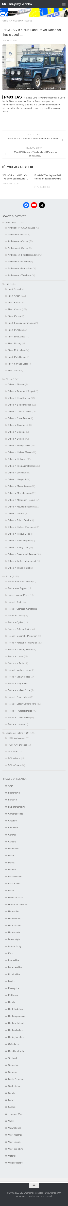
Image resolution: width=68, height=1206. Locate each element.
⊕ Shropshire (10, 1065)
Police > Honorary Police (20, 649)
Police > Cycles (15, 622)
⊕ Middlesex (10, 995)
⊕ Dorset (8, 862)
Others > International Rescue (22, 466)
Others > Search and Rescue (22, 554)
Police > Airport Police (18, 595)
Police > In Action (16, 663)
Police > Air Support (17, 588)
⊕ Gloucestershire (12, 897)
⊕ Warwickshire (11, 1128)
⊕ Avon (7, 786)
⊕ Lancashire (10, 960)
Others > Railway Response (21, 527)
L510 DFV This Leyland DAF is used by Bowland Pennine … (47, 178)
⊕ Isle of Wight (11, 939)
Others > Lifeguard (17, 479)
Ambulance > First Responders (23, 255)
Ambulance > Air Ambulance (21, 228)
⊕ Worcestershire (12, 1163)
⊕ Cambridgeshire (12, 814)
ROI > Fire (13, 751)
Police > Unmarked (17, 724)
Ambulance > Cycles (18, 248)
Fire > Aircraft (14, 289)
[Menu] (64, 4)
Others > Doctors (16, 439)
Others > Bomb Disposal (20, 405)
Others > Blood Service (19, 398)
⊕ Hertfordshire (11, 925)
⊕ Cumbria (9, 841)
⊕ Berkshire (9, 799)
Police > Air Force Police (20, 581)
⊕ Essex (8, 890)
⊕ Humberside (11, 932)
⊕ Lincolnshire (11, 974)
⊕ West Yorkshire (12, 1149)
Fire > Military (14, 343)
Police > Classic (16, 615)
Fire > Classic (14, 309)
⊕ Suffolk (8, 1093)
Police (8, 576)
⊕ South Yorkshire (12, 1079)
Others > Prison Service (19, 520)
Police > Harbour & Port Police (22, 643)
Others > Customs (17, 432)
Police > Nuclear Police (19, 690)
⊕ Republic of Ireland (14, 1051)
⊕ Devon (8, 855)
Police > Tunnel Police (19, 717)
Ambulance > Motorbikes (20, 268)
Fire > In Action (15, 330)
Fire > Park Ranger (17, 357)
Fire (7, 284)
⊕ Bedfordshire (11, 793)
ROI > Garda (14, 758)
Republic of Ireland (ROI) (17, 733)
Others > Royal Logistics (20, 540)
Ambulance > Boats (17, 234)
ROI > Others (14, 765)
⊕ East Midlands (12, 876)
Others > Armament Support (21, 391)
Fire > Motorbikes (16, 350)
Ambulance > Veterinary (19, 275)
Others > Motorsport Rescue (21, 500)
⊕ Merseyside (10, 988)
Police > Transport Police (20, 711)
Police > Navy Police (18, 683)
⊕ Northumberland (12, 1030)
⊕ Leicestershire (12, 967)
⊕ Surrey (8, 1100)
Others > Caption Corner (19, 411)
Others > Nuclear (16, 513)
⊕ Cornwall (9, 835)
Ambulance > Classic (18, 241)
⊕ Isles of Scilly (11, 946)
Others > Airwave (16, 384)
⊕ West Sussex (11, 1142)
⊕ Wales (8, 1121)
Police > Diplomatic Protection (22, 636)
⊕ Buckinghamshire (13, 807)
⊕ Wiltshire (9, 1156)
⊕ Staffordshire (11, 1086)
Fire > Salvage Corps (18, 364)
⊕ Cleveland (10, 827)
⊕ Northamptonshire (13, 1016)
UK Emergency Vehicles (17, 4)
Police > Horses (15, 656)
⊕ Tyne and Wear (12, 1114)
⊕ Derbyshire (10, 848)
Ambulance (10, 222)
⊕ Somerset (9, 1072)
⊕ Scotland (9, 1058)
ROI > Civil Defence (17, 745)
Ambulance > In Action (19, 261)
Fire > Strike (14, 370)
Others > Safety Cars (18, 547)
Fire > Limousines (16, 336)
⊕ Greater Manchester (14, 904)
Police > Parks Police (18, 697)
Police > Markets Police (19, 670)
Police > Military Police (19, 677)
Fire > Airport (14, 296)
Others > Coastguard (18, 425)
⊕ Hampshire (10, 911)
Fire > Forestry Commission (21, 323)
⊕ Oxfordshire (10, 1044)
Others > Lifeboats (17, 472)
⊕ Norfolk (8, 1002)
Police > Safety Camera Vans (22, 704)
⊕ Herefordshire (11, 918)
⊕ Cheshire (9, 820)
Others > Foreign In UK (19, 445)
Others (8, 379)
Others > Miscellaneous (19, 493)
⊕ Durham (9, 869)
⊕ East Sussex (11, 883)
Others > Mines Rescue (19, 486)
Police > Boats (15, 602)
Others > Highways (17, 459)
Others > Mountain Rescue (17, 21)
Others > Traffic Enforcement (22, 561)
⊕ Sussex (9, 1107)
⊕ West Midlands (12, 1135)
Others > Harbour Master (20, 452)
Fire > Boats (14, 302)
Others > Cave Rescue (19, 418)
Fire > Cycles (14, 316)
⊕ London (8, 981)
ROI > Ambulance (16, 738)
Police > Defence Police (19, 629)
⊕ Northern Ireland (12, 1023)
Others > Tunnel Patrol (19, 568)
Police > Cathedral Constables (22, 609)
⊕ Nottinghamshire (13, 1037)
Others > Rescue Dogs (19, 534)
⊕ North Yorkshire (12, 1009)
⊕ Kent (7, 953)
